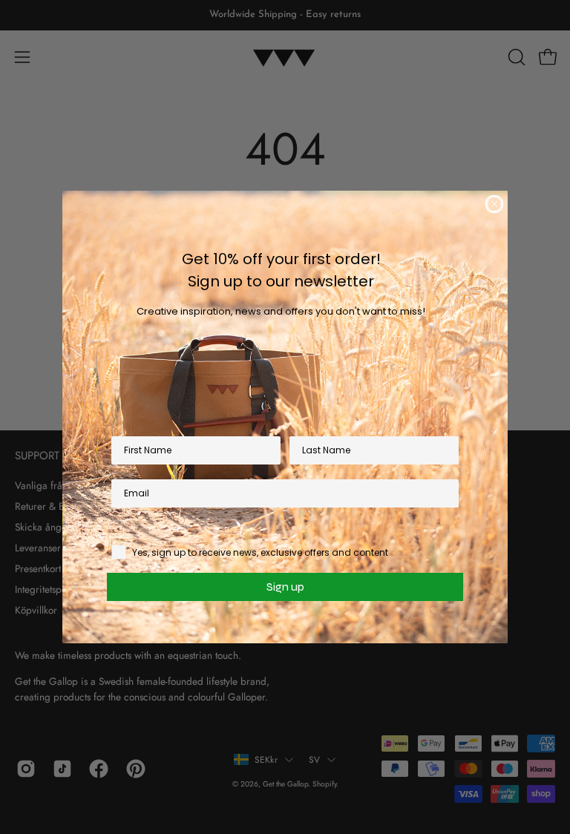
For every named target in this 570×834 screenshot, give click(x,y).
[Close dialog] (494, 204)
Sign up (285, 586)
